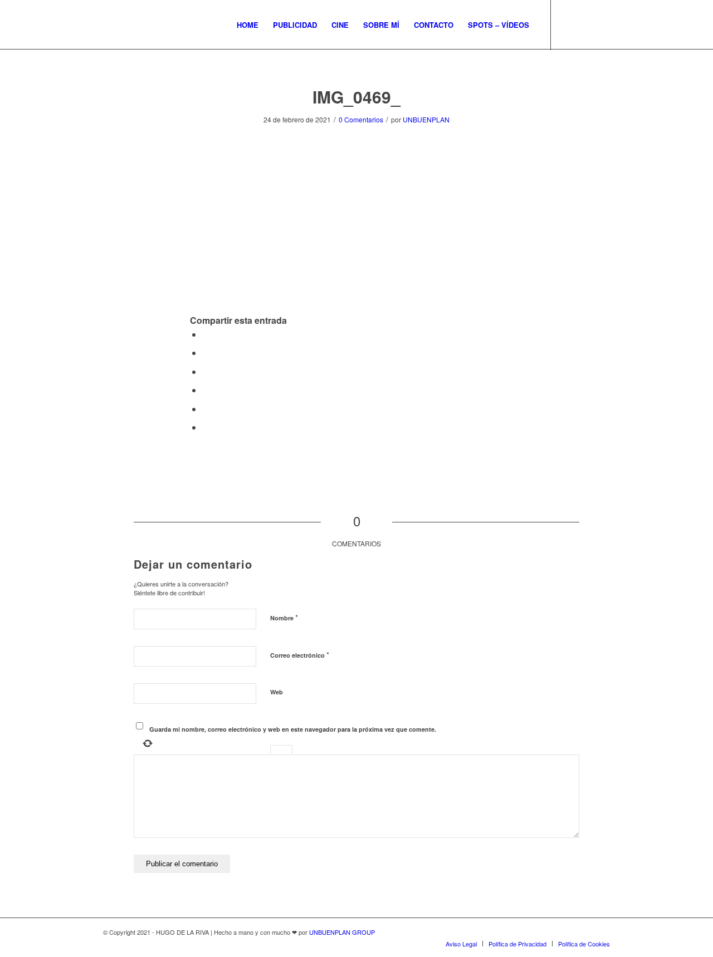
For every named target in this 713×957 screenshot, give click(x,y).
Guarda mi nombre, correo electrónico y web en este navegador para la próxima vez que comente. (292, 729)
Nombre (284, 617)
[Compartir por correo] (205, 427)
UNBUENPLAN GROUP (342, 932)
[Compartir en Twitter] (205, 352)
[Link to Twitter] (568, 24)
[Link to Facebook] (585, 24)
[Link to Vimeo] (601, 24)
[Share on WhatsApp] (205, 371)
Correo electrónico (299, 654)
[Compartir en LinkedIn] (205, 390)
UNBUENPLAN (426, 119)
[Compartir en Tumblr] (205, 409)
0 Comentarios (361, 119)
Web (276, 692)
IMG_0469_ (356, 96)
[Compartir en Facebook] (205, 334)
